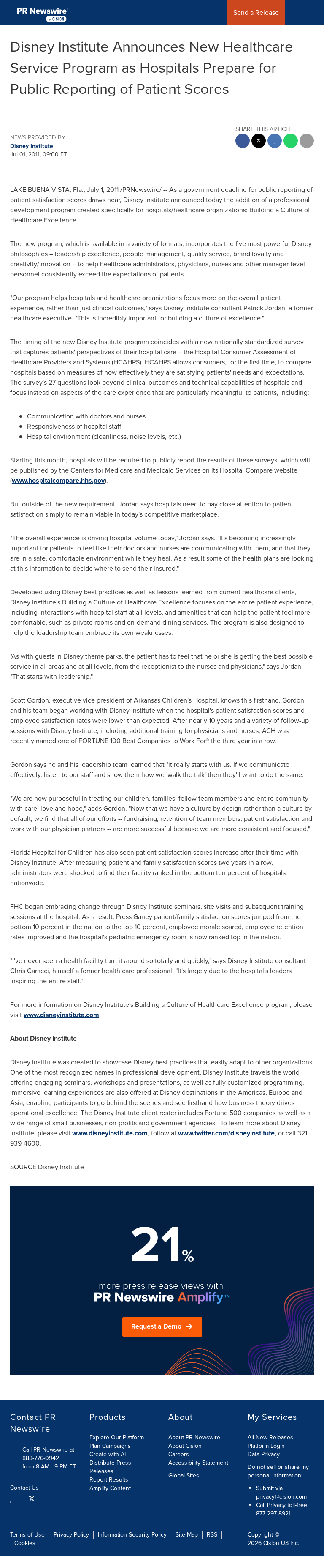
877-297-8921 (273, 1513)
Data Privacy (264, 1454)
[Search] (314, 12)
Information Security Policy (132, 1534)
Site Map (187, 1534)
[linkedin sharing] (274, 142)
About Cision (185, 1445)
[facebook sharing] (242, 142)
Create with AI (107, 1454)
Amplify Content (110, 1488)
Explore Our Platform (116, 1437)
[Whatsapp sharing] (291, 142)
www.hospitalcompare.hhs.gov (58, 480)
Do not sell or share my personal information (278, 1471)
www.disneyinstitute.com (61, 1015)
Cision (271, 1543)
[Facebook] (20, 1498)
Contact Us (25, 1488)
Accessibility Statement (198, 1462)
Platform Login (266, 1445)
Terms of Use (27, 1534)
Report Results (108, 1479)
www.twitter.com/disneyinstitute (226, 1133)
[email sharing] (307, 142)
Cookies (24, 1543)
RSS (212, 1534)
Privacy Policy (71, 1534)
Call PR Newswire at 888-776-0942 (48, 1454)
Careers (178, 1454)
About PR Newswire (194, 1437)
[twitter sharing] (258, 142)
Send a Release (256, 12)
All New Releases (270, 1437)
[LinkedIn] (12, 1498)
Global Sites (184, 1475)
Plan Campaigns (110, 1445)
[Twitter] (32, 1498)
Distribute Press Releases (110, 1467)
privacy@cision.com (281, 1496)
